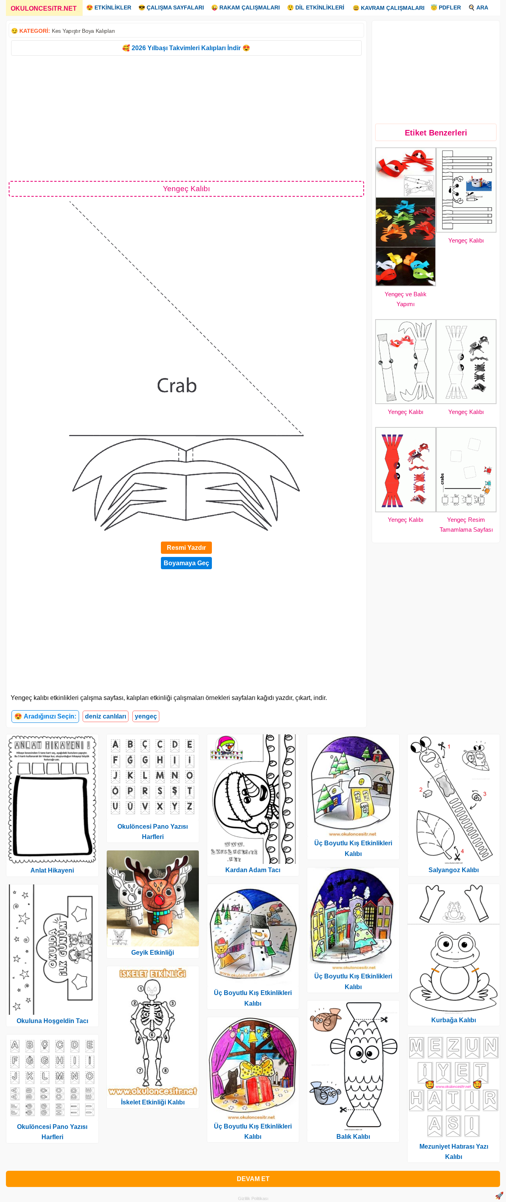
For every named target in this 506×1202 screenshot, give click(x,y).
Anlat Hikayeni (52, 870)
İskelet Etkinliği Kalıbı (153, 1102)
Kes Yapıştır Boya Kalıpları (83, 31)
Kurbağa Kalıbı (453, 1020)
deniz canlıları (105, 716)
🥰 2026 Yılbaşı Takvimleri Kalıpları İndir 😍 (186, 48)
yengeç (146, 716)
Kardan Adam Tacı (252, 870)
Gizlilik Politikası (253, 1198)
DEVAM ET (253, 1179)
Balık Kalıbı (353, 1136)
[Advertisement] (186, 117)
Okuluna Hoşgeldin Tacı (52, 1021)
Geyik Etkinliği (152, 952)
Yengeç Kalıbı (466, 240)
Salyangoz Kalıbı (454, 870)
